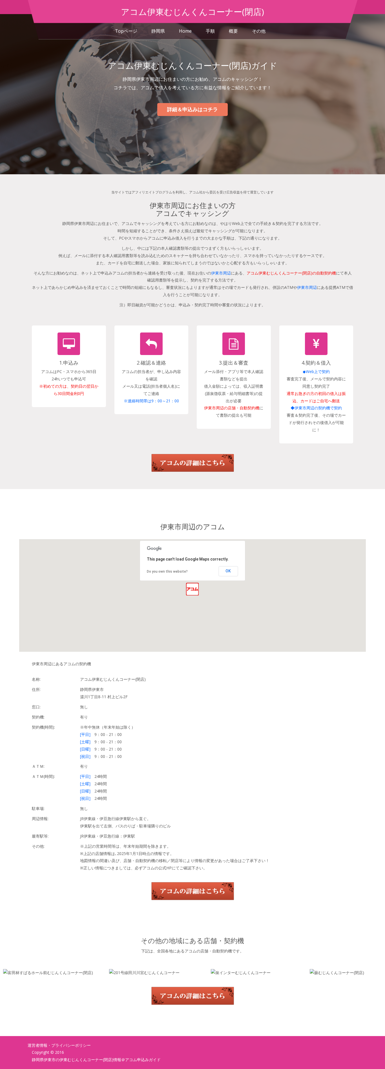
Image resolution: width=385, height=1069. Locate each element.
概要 (233, 31)
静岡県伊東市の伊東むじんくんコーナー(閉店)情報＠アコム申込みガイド (96, 1059)
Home (185, 31)
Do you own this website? (167, 571)
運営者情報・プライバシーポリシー (59, 1045)
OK (228, 571)
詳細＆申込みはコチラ (192, 109)
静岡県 (158, 31)
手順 (210, 31)
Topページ (126, 31)
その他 (258, 31)
